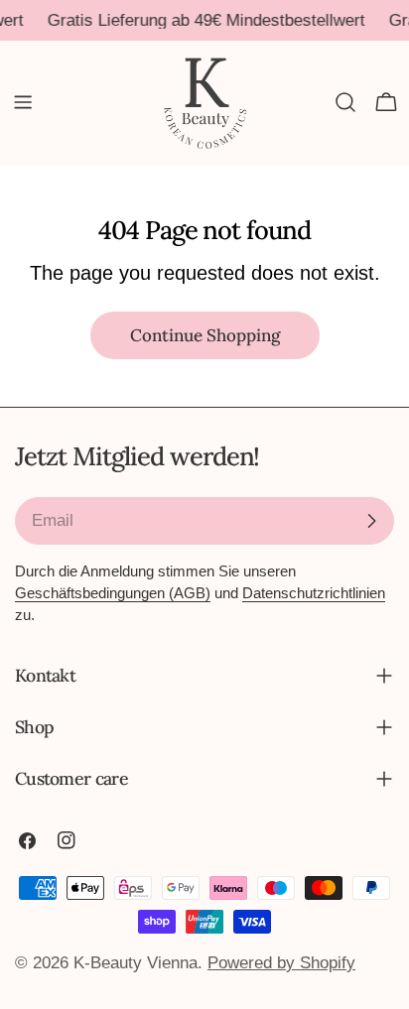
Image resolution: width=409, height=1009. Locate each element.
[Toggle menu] (23, 102)
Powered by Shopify (281, 962)
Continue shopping (205, 335)
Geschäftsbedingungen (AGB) (112, 592)
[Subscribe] (371, 521)
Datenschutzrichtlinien (313, 592)
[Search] (345, 102)
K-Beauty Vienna (135, 962)
